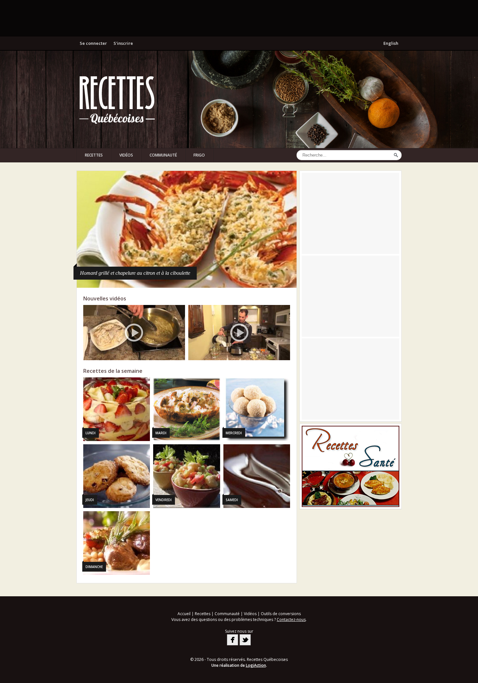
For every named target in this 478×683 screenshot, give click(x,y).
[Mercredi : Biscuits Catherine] (256, 409)
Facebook (232, 639)
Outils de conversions (281, 613)
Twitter (245, 639)
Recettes (94, 155)
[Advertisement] (239, 17)
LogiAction (256, 665)
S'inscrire (123, 43)
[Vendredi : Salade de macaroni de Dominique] (186, 476)
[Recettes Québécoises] (117, 99)
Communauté (163, 155)
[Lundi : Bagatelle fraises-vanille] (116, 409)
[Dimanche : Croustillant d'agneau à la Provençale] (116, 543)
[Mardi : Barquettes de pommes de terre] (186, 409)
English (390, 43)
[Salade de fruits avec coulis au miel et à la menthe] (187, 229)
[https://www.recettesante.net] (350, 466)
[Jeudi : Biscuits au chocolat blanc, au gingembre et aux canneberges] (116, 476)
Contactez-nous (291, 619)
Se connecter (93, 43)
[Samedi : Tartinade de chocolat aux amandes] (256, 476)
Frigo (199, 155)
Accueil (184, 613)
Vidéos (126, 155)
